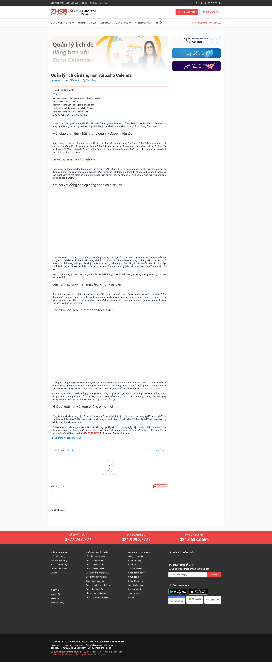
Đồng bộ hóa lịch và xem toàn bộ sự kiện (70, 112)
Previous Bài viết (64, 450)
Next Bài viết (156, 450)
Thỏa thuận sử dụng (95, 581)
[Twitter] (209, 2)
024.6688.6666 (194, 539)
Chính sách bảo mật (95, 560)
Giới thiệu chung (58, 556)
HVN (84, 641)
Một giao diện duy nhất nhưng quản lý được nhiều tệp (76, 98)
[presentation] (72, 23)
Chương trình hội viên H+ (97, 593)
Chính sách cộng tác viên (97, 597)
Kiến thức (76, 80)
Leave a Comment (60, 80)
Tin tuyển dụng (57, 602)
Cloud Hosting (134, 560)
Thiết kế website (135, 569)
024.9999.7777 (136, 539)
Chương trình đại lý (59, 569)
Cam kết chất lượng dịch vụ (98, 585)
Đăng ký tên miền (135, 556)
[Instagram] (205, 2)
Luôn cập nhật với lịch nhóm (65, 101)
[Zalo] (220, 2)
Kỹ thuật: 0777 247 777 (95, 3)
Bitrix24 (131, 597)
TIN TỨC (158, 22)
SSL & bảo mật (134, 577)
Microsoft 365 (134, 589)
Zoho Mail (122, 22)
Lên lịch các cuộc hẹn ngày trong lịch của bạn (73, 108)
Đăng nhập (162, 486)
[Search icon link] (196, 3)
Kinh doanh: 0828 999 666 (65, 3)
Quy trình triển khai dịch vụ (97, 573)
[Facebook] (201, 2)
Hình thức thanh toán (95, 556)
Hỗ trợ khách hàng (59, 560)
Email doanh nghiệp (137, 573)
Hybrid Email (142, 22)
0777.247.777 (78, 539)
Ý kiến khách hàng (59, 564)
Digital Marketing (135, 581)
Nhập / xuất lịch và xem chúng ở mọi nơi (70, 115)
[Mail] (196, 53)
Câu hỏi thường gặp (94, 589)
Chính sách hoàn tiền (95, 569)
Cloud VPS (133, 564)
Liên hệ (54, 573)
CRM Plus (106, 22)
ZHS (61, 123)
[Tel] (196, 40)
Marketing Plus (87, 22)
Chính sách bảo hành (95, 564)
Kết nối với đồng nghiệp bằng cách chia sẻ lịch (73, 105)
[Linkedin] (216, 2)
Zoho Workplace (61, 22)
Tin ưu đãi (55, 594)
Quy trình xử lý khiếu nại (96, 577)
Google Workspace (136, 585)
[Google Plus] (212, 2)
